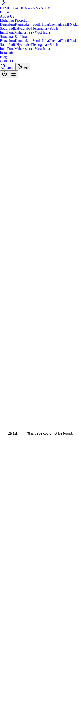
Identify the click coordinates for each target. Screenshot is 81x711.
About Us (7, 16)
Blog (3, 57)
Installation (8, 53)
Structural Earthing (13, 36)
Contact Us (8, 61)
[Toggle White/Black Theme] (4, 74)
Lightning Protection (14, 20)
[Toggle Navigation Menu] (13, 74)
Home (4, 12)
